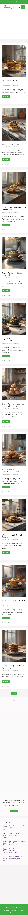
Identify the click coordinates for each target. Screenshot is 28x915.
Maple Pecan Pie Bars (11, 144)
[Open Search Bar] (19, 7)
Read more (6, 96)
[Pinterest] (16, 2)
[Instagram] (14, 2)
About (13, 907)
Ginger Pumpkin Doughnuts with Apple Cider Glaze (13, 405)
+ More (14, 693)
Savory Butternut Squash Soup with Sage (12, 274)
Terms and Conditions (9, 910)
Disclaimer (19, 907)
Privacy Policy (21, 910)
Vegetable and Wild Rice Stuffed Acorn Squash (12, 340)
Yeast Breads (7, 101)
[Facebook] (11, 2)
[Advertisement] (14, 25)
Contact (8, 907)
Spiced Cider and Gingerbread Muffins (10, 470)
